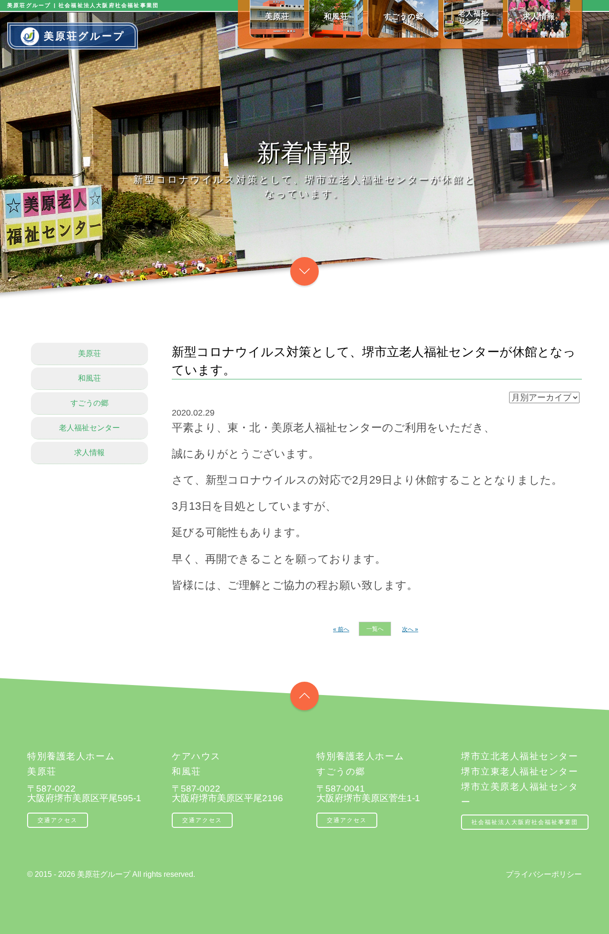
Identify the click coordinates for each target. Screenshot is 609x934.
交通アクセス (58, 820)
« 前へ (341, 629)
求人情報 (89, 452)
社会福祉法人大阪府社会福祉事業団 (524, 822)
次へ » (410, 629)
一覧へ (374, 629)
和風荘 (89, 378)
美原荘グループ (84, 35)
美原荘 (89, 353)
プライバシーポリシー (544, 874)
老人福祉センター (89, 428)
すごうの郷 (89, 403)
